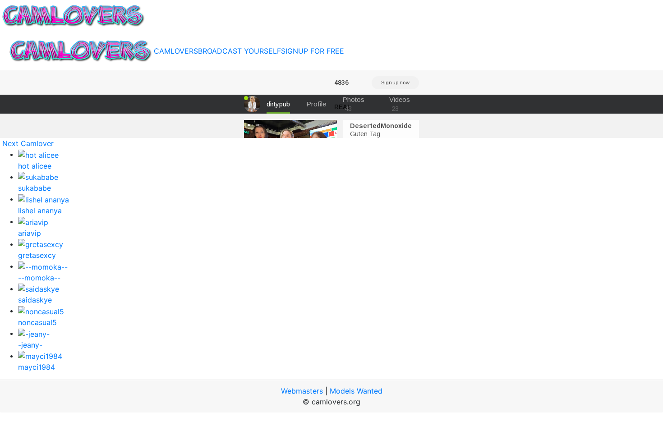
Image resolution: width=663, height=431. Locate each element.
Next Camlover (28, 143)
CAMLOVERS (176, 50)
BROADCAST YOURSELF (239, 50)
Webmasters (302, 390)
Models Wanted (356, 390)
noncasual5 (37, 322)
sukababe (34, 188)
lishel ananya (40, 210)
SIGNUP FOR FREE (312, 50)
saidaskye (35, 299)
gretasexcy (37, 255)
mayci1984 (36, 366)
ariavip (29, 233)
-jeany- (30, 344)
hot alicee (34, 165)
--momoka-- (39, 277)
